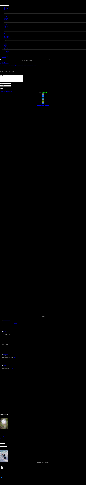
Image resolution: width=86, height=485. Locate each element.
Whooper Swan (6, 26)
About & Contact (6, 36)
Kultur (22, 65)
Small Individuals (6, 21)
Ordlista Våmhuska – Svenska (8, 51)
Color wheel (5, 44)
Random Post (5, 46)
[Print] (43, 102)
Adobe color (5, 45)
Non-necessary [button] (3, 476)
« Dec (1, 439)
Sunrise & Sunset (6, 23)
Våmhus (28, 65)
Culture (12, 65)
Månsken (25, 65)
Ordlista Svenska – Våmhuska (8, 50)
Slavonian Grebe (6, 20)
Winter (5, 28)
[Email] (43, 99)
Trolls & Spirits (6, 24)
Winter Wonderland (6, 30)
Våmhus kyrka (31, 65)
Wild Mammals (6, 27)
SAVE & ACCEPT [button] (3, 479)
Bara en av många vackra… (6, 321)
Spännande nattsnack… (5, 344)
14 (3, 436)
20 (2, 437)
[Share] (43, 103)
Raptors (5, 15)
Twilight (5, 25)
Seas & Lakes (6, 18)
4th (9, 65)
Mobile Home (4, 57)
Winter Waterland (6, 29)
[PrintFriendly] (43, 101)
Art (4, 7)
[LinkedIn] (43, 98)
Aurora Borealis (6, 8)
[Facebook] (43, 95)
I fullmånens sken (5, 63)
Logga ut (5, 55)
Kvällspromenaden (3, 91)
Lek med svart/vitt (9, 91)
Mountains (5, 14)
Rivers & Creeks (6, 16)
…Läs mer (15, 323)
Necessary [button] (2, 473)
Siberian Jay (5, 19)
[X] (43, 97)
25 (0, 438)
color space (5, 43)
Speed (4, 34)
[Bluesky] (43, 96)
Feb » (3, 439)
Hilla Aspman (7, 40)
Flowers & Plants (6, 12)
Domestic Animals (6, 32)
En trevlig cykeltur (4, 355)
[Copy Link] (43, 94)
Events (5, 11)
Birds (4, 10)
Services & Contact (6, 37)
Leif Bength (5, 65)
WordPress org (6, 56)
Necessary (3, 474)
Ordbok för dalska (6, 52)
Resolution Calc (6, 47)
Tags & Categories (6, 48)
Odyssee (5, 33)
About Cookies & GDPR (7, 38)
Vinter (35, 65)
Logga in (5, 54)
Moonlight (14, 65)
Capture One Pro (6, 41)
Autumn (5, 9)
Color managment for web (7, 42)
